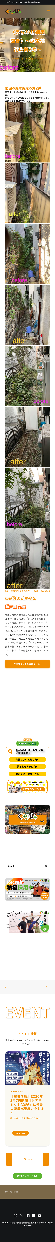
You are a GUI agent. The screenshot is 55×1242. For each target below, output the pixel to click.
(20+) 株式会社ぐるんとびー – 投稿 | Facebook (27, 590)
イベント (22, 1118)
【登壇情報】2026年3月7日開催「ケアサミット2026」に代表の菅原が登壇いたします (27, 1104)
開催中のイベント (33, 1118)
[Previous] (9, 1159)
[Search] (27, 866)
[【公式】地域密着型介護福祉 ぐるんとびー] (13, 11)
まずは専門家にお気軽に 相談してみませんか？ (36, 783)
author (40, 59)
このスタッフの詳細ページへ (27, 663)
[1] (29, 1159)
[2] (31, 1159)
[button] (48, 11)
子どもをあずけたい (27, 766)
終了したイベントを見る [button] (27, 1176)
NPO (29, 59)
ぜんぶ (15, 1118)
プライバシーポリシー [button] (12, 1192)
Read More (20, 1133)
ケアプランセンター (33, 789)
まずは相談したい (18, 782)
